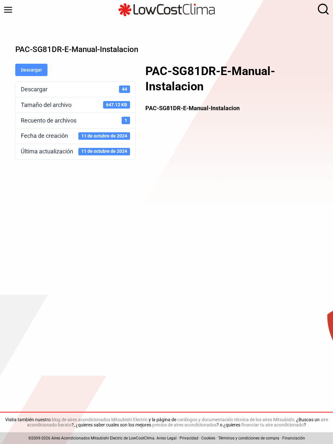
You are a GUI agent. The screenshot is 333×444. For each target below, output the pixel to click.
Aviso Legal (166, 438)
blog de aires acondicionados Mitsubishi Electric (100, 419)
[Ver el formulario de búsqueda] (321, 9)
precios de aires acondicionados (184, 424)
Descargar (31, 69)
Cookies (208, 438)
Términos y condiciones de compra (248, 438)
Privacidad (189, 438)
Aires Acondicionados (70, 438)
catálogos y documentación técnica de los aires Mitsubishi (235, 419)
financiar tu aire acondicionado (272, 424)
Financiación (293, 438)
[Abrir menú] (8, 10)
